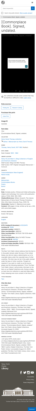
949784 (15, 239)
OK (26, 66)
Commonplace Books (8, 182)
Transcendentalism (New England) (12, 172)
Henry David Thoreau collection (11, 139)
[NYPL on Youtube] (32, 373)
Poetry (3, 184)
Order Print (6, 116)
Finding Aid (6, 107)
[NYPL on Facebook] (21, 373)
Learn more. (27, 98)
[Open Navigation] (32, 2)
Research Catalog (17, 107)
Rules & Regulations (28, 382)
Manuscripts (5, 180)
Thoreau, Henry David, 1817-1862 (11, 147)
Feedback (32, 409)
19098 (12, 227)
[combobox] (16, 8)
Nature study (5, 174)
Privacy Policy (30, 379)
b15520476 (24, 225)
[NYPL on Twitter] (25, 373)
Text (2, 279)
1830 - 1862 (14, 153)
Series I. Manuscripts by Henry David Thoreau (17, 141)
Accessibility (30, 376)
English (3, 219)
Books (3, 186)
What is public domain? (26, 13)
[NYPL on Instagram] (28, 373)
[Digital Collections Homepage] (3, 2)
